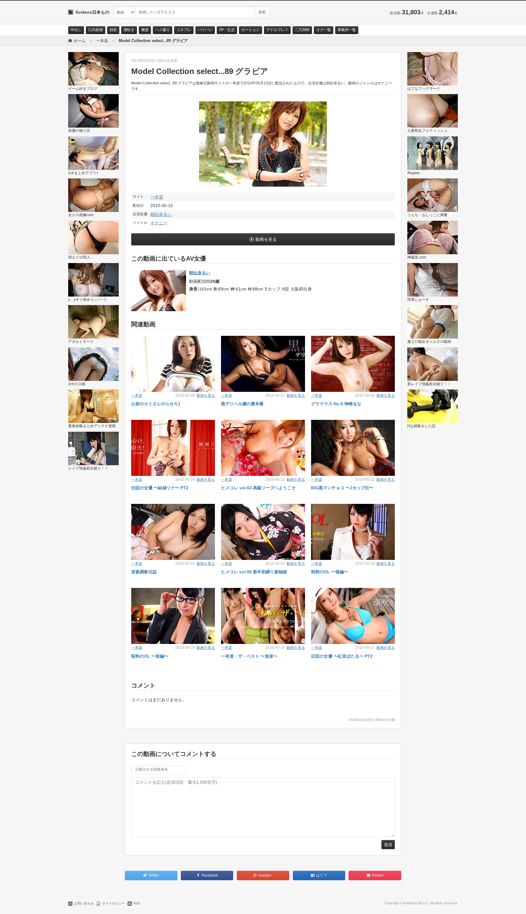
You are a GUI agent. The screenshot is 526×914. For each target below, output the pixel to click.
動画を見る (266, 239)
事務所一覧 (347, 30)
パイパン (205, 30)
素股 (145, 30)
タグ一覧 (323, 30)
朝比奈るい (161, 214)
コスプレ (184, 30)
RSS (136, 903)
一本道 (156, 197)
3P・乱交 (227, 30)
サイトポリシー (113, 903)
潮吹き (129, 30)
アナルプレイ (277, 30)
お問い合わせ (84, 903)
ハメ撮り (162, 30)
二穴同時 (302, 30)
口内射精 (95, 30)
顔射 (113, 30)
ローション (250, 30)
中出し (76, 30)
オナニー (158, 222)
